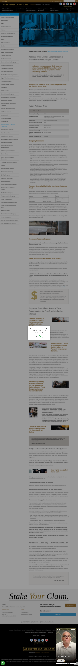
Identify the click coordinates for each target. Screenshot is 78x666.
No (37, 336)
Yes (41, 336)
